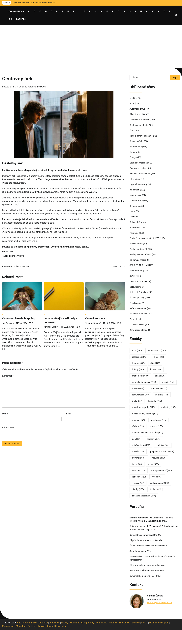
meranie (138, 420)
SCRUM (158, 535)
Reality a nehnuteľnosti (140, 254)
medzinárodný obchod (145, 413)
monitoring (158, 420)
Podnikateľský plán (158, 622)
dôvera (155, 369)
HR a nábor (135, 179)
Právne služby (136, 243)
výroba (157, 476)
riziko (137, 464)
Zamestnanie (136, 319)
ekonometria (140, 375)
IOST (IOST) (156, 576)
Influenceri (134, 189)
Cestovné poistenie (139, 125)
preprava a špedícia (162, 451)
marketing (168, 407)
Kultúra (31, 626)
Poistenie (134, 233)
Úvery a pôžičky (137, 297)
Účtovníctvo (135, 287)
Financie (113, 622)
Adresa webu (8, 427)
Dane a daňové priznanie (141, 136)
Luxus (132, 211)
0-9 (10, 19)
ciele (159, 357)
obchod (156, 426)
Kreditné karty (136, 200)
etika (160, 375)
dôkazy (138, 369)
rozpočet (138, 470)
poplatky (162, 445)
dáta (155, 363)
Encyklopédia (16, 11)
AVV (149, 551)
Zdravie (135, 622)
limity (137, 401)
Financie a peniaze (138, 168)
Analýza (133, 98)
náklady (138, 426)
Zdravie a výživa (137, 324)
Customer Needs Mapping (18, 318)
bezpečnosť (140, 357)
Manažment (76, 622)
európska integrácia (144, 382)
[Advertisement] (91, 46)
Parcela (158, 540)
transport (139, 476)
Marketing (21, 626)
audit (137, 350)
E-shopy (133, 152)
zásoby (138, 489)
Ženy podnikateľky (138, 330)
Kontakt (21, 19)
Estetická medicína (139, 162)
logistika (155, 401)
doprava (138, 363)
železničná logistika (144, 495)
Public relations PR (138, 249)
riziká (153, 464)
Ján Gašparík (8, 323)
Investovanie (135, 195)
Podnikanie (135, 227)
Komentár (8, 375)
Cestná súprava (95, 318)
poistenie (154, 439)
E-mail (69, 413)
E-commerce (136, 146)
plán (136, 439)
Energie (133, 157)
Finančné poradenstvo (140, 173)
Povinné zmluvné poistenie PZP (144, 238)
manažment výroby (143, 407)
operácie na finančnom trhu (147, 432)
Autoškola (54, 622)
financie (168, 382)
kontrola (161, 394)
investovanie (158, 388)
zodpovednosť (159, 483)
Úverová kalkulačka (156, 565)
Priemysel (160, 570)
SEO (19, 622)
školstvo (156, 489)
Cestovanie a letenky (139, 119)
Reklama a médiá (138, 260)
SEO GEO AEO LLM (139, 265)
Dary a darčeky (136, 141)
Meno (5, 413)
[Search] (176, 15)
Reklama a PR (30, 622)
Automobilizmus (137, 109)
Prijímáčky (89, 622)
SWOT (132, 276)
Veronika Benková (37, 86)
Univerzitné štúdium (139, 292)
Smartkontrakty (137, 270)
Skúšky (40, 626)
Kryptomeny (135, 206)
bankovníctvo (17, 256)
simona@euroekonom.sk (159, 602)
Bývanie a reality (137, 114)
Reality (64, 622)
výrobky (138, 483)
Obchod (133, 216)
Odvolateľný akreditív (157, 545)
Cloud (132, 130)
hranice (138, 388)
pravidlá (138, 451)
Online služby (136, 222)
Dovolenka (60, 626)
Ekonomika (124, 622)
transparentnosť (161, 470)
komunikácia (140, 394)
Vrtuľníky (43, 622)
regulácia (159, 458)
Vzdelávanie (135, 303)
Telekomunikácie (138, 281)
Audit (132, 103)
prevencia (139, 458)
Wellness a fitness (138, 313)
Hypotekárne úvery (138, 184)
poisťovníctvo (141, 445)
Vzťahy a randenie (138, 308)
